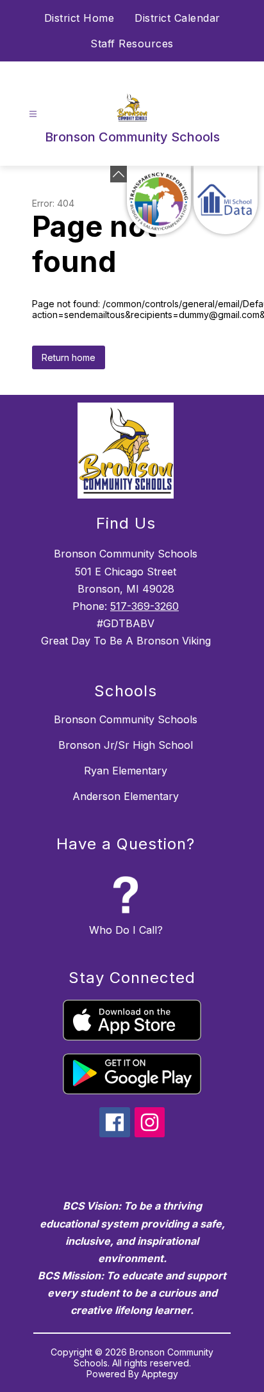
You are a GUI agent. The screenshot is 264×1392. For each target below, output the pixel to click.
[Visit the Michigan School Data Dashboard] (226, 200)
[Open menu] (33, 114)
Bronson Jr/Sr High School (125, 745)
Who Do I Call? (126, 930)
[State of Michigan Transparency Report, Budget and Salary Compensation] (159, 200)
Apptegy (160, 1373)
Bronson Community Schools (125, 719)
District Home (79, 18)
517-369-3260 (144, 606)
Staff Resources (132, 43)
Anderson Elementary (125, 796)
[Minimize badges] (118, 174)
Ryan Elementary (125, 770)
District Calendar (177, 18)
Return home (68, 357)
